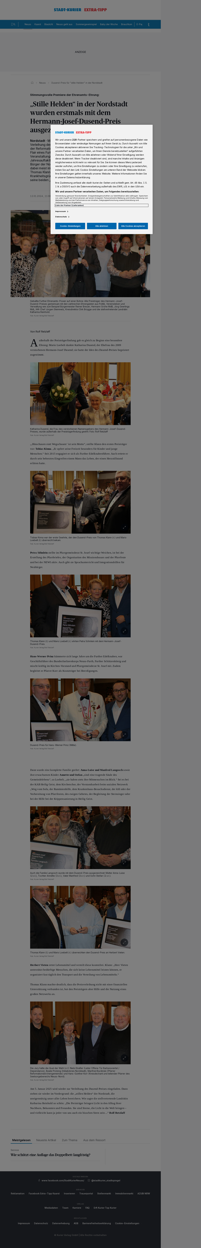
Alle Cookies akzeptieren (133, 226)
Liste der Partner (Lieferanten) (69, 205)
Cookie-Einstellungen (70, 226)
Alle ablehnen (101, 226)
